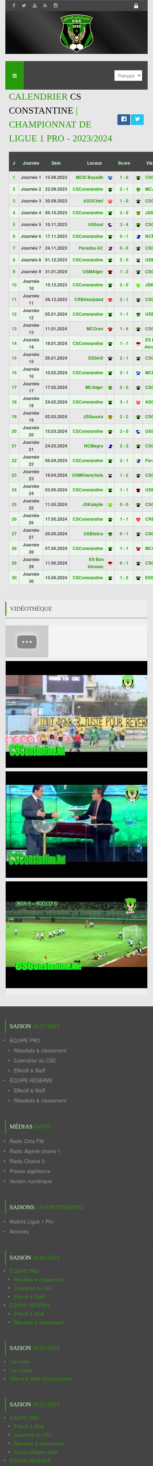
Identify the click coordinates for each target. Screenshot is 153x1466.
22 (14, 460)
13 (14, 328)
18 (14, 402)
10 (14, 284)
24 (14, 489)
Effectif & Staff (29, 1070)
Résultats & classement (40, 1050)
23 (14, 475)
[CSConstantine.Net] (76, 32)
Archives (19, 1231)
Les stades (21, 1370)
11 (14, 299)
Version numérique (31, 1181)
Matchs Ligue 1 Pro (31, 1221)
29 (14, 563)
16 (14, 372)
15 (14, 358)
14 (14, 343)
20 (14, 431)
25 (14, 504)
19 (14, 416)
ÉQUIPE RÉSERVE (31, 1080)
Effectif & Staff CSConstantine (41, 1378)
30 (14, 577)
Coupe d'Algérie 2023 (35, 1452)
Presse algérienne (30, 1171)
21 (14, 445)
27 (14, 533)
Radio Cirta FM (27, 1141)
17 (14, 387)
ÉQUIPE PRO (25, 1040)
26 (14, 519)
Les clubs (20, 1361)
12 (14, 314)
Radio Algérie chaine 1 (35, 1151)
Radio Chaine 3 (27, 1161)
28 (14, 548)
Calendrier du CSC (35, 1060)
